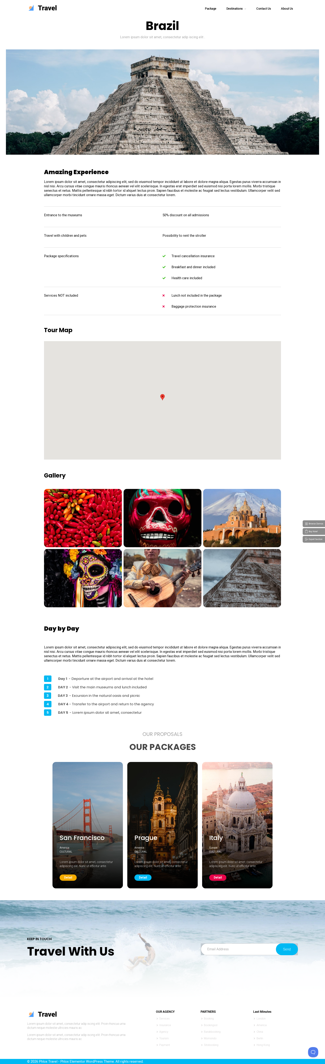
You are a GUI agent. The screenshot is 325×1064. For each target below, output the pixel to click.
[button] (162, 397)
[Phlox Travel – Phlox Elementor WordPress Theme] (42, 8)
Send (287, 949)
